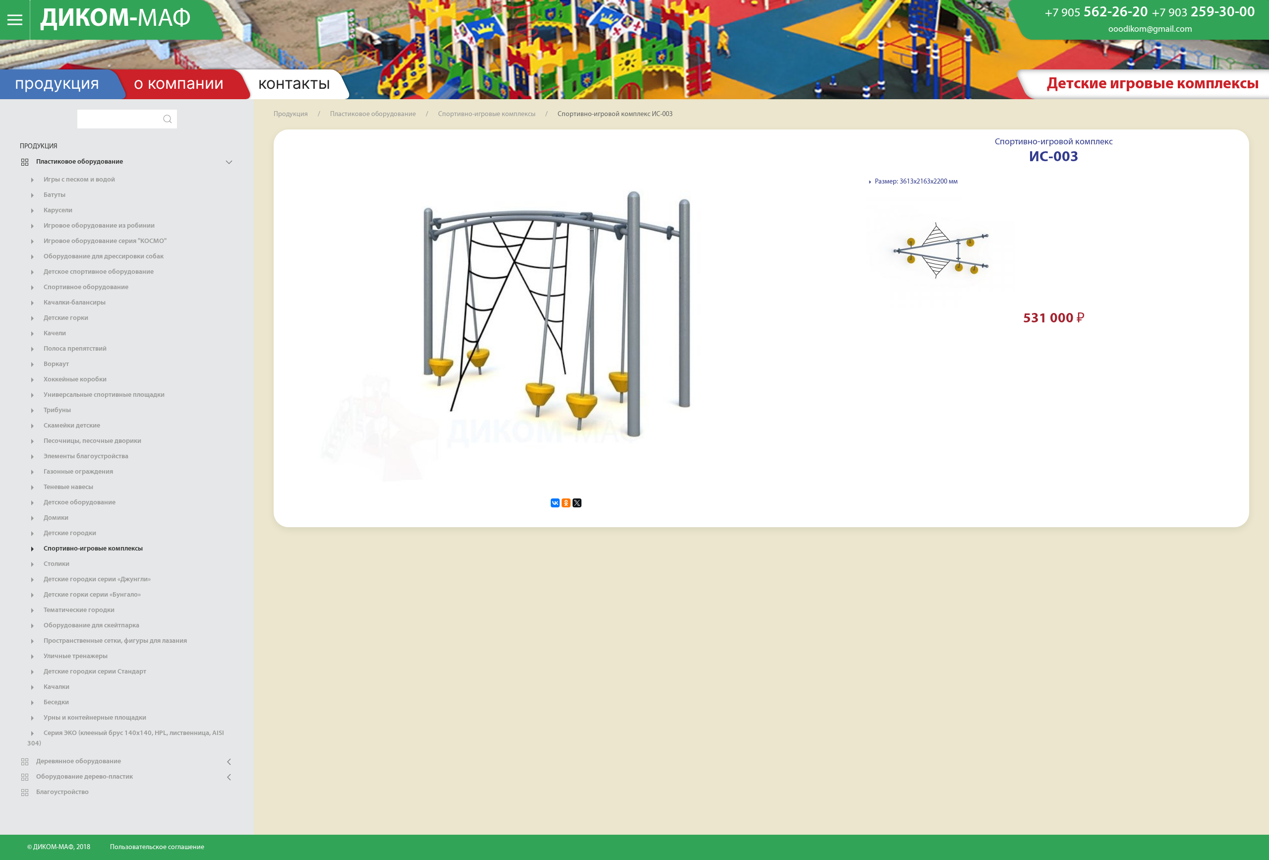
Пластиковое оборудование (79, 162)
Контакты (294, 83)
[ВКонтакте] (555, 502)
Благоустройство (62, 792)
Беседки (55, 702)
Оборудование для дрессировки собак (103, 256)
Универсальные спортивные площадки (103, 395)
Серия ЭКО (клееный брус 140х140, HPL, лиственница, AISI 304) (125, 738)
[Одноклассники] (566, 502)
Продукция (57, 83)
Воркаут (55, 364)
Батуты (53, 195)
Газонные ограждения (77, 472)
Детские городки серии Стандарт (94, 672)
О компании (179, 83)
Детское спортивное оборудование (98, 272)
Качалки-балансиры (74, 303)
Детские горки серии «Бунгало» (91, 595)
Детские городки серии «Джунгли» (96, 579)
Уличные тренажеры (75, 656)
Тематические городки (78, 610)
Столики (55, 564)
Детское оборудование (78, 502)
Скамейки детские (71, 426)
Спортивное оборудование (85, 287)
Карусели (57, 210)
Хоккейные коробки (74, 379)
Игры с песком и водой (78, 180)
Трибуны (56, 410)
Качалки (55, 687)
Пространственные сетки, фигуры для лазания (114, 641)
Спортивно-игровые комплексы (92, 549)
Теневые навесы (67, 487)
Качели (54, 333)
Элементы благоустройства (85, 456)
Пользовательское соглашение (157, 847)
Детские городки (69, 533)
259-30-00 (1203, 12)
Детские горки (65, 318)
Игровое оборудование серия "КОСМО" (104, 241)
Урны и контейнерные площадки (94, 718)
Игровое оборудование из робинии (98, 226)
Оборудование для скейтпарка (90, 625)
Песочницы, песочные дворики (91, 441)
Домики (55, 518)
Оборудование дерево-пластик (84, 777)
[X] (577, 502)
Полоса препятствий (74, 349)
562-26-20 (1096, 12)
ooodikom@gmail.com (1150, 29)
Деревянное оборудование (78, 761)
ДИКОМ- (115, 19)
